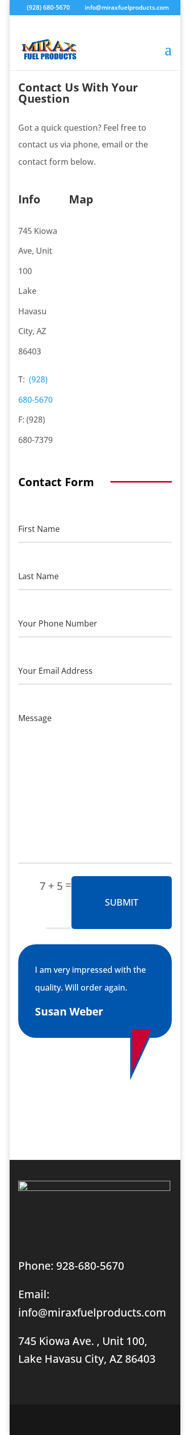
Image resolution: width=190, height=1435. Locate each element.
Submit (121, 902)
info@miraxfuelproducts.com (92, 1312)
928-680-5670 (90, 1266)
